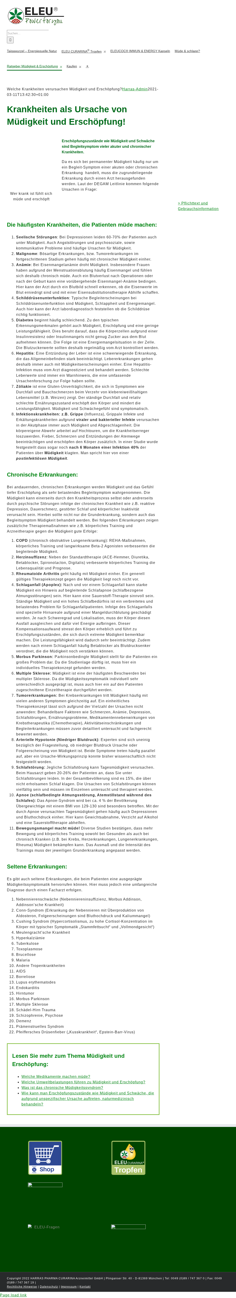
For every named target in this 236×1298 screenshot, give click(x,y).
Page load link (13, 1295)
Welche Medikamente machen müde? (55, 1077)
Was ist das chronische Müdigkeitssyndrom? (62, 1088)
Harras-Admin (135, 89)
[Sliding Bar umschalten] (87, 66)
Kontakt (85, 1286)
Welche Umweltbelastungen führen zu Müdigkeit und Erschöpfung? (83, 1082)
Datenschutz (49, 1286)
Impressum (69, 1286)
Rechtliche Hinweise (22, 1286)
